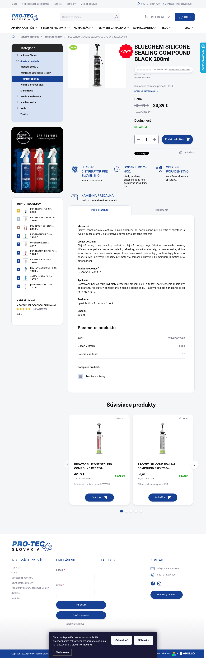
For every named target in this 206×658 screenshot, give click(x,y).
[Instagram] (159, 582)
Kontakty (71, 4)
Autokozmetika (28, 102)
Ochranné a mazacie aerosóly (36, 73)
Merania (15, 598)
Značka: (142, 77)
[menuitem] (24, 28)
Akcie (23, 108)
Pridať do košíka (174, 139)
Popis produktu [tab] (99, 210)
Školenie (15, 593)
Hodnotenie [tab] (161, 210)
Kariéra (58, 4)
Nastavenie (62, 652)
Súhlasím (143, 640)
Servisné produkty (29, 61)
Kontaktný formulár (166, 594)
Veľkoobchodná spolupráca (36, 4)
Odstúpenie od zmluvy (22, 583)
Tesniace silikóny (30, 79)
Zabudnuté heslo (75, 624)
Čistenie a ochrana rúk (32, 84)
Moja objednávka (89, 4)
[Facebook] (152, 582)
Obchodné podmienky (22, 577)
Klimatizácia (26, 90)
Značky (24, 114)
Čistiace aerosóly (29, 67)
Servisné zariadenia (30, 96)
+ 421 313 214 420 (166, 574)
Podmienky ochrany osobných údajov (30, 588)
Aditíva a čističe (28, 55)
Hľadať (116, 17)
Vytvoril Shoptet (162, 653)
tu (90, 644)
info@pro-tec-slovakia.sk (169, 568)
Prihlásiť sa (81, 604)
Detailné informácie (144, 91)
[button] (121, 511)
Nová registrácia (81, 615)
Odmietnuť (121, 640)
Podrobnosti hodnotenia (179, 69)
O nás (14, 4)
